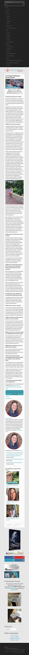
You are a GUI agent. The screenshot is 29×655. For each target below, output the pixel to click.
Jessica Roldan (8, 418)
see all (20, 450)
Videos (8, 23)
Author (7, 396)
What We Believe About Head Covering (14, 60)
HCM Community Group (10, 588)
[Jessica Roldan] (13, 416)
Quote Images (9, 25)
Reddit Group (9, 48)
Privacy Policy (15, 648)
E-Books (8, 16)
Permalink (15, 525)
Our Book (7, 9)
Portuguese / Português (14, 638)
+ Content (7, 11)
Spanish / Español (14, 640)
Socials (6, 30)
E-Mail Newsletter (10, 42)
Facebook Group (10, 46)
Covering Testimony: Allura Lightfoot (14, 462)
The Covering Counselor (11, 28)
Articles (8, 14)
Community (7, 44)
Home (6, 7)
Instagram (8, 35)
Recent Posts (9, 398)
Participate (7, 51)
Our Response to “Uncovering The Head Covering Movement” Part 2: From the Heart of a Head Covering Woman (14, 454)
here (16, 394)
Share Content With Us (11, 53)
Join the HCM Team (10, 55)
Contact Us (9, 65)
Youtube (8, 32)
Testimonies (9, 21)
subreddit (15, 589)
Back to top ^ (6, 647)
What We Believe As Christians (12, 62)
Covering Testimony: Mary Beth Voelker (14, 459)
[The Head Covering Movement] (14, 70)
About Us (7, 58)
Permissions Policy (10, 648)
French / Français (14, 635)
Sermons (8, 18)
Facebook (9, 39)
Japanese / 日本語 (14, 637)
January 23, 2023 (18, 524)
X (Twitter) (9, 37)
